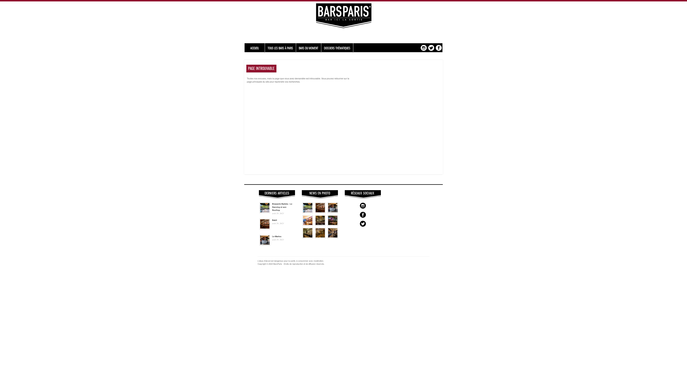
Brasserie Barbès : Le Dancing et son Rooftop (282, 206)
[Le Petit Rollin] (320, 237)
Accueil (254, 48)
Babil (274, 220)
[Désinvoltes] (332, 237)
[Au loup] (307, 237)
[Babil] (320, 212)
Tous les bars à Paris (280, 48)
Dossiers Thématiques (337, 48)
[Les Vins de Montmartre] (307, 224)
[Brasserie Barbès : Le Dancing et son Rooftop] (307, 212)
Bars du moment (308, 48)
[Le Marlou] (332, 212)
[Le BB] (320, 224)
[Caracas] (332, 224)
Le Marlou (276, 236)
